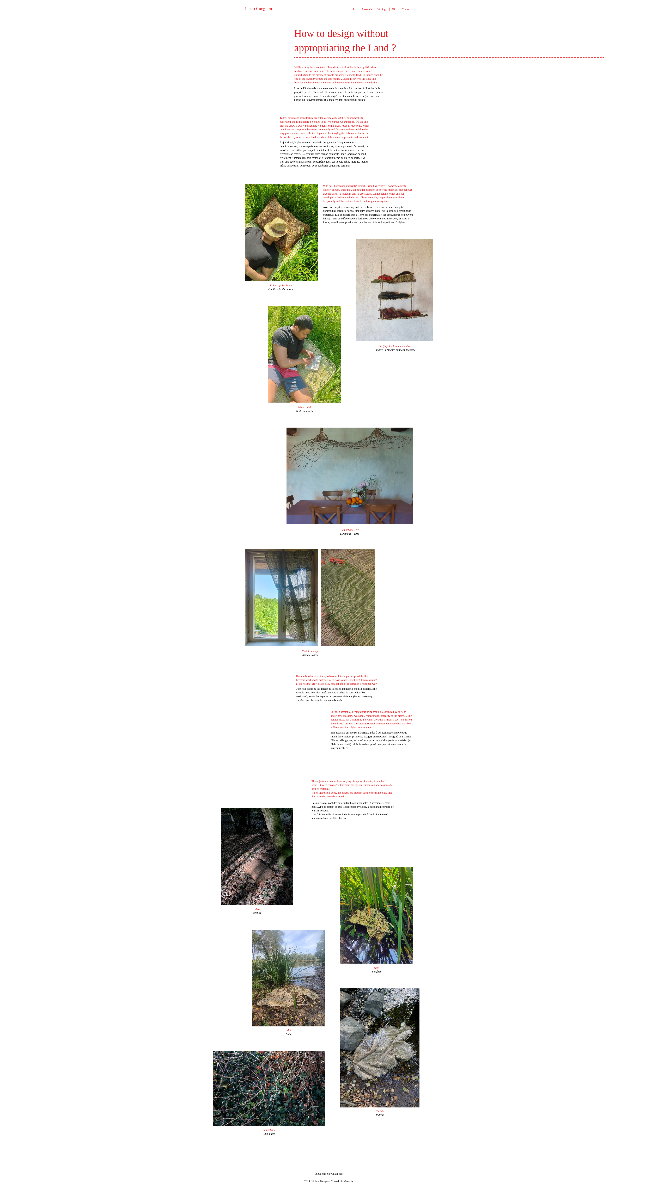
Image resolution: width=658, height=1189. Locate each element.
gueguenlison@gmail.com (329, 1173)
